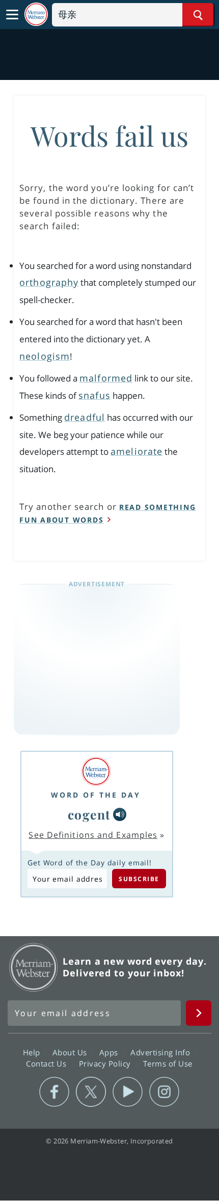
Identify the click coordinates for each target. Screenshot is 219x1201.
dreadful (84, 417)
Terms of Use (168, 1063)
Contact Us (47, 1063)
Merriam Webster (33, 967)
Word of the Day (96, 795)
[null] (119, 814)
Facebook (54, 1092)
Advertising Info (161, 1052)
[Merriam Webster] (96, 771)
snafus (94, 395)
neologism (44, 356)
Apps (110, 1052)
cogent (89, 814)
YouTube (128, 1092)
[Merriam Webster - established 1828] (36, 14)
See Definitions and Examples (93, 834)
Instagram (164, 1092)
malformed (105, 378)
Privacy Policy (106, 1063)
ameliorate (136, 451)
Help (33, 1052)
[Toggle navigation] (12, 14)
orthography (48, 282)
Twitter (91, 1092)
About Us (71, 1052)
